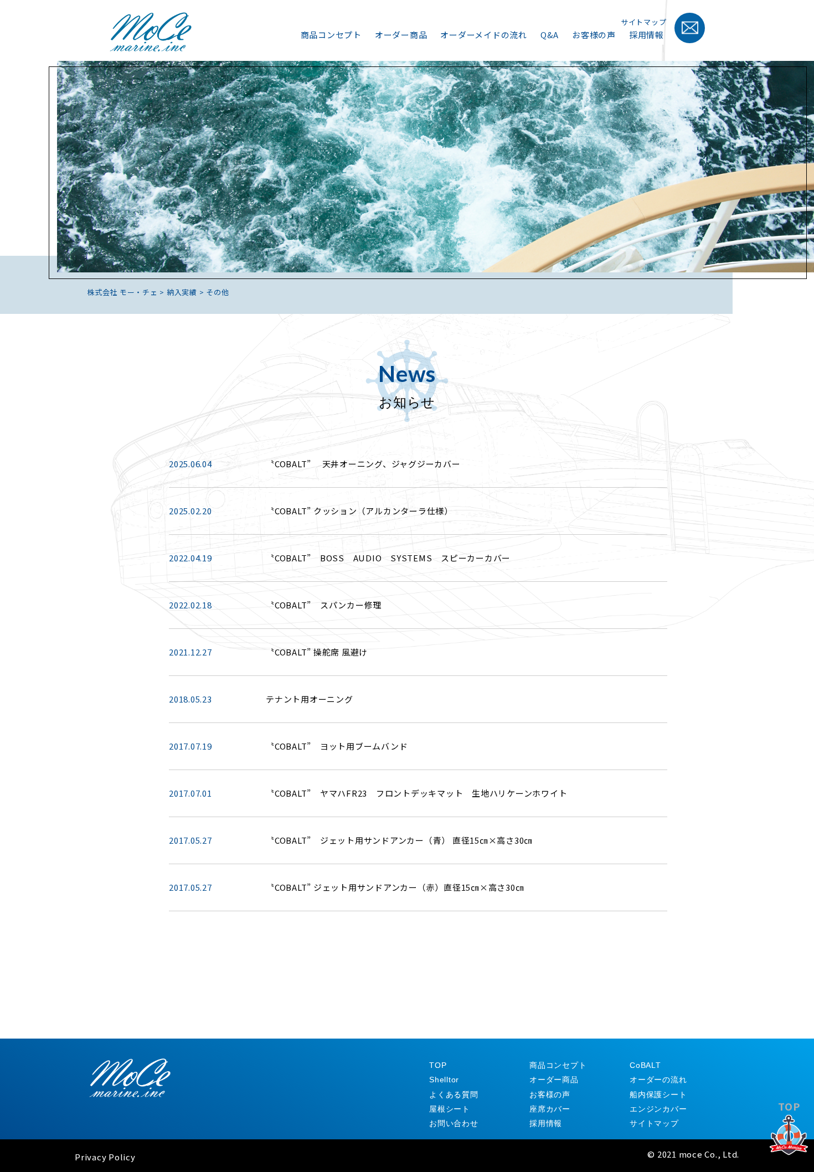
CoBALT (645, 1065)
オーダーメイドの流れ (483, 34)
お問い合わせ (453, 1123)
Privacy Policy (105, 1157)
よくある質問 (453, 1094)
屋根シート (449, 1108)
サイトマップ (644, 22)
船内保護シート (658, 1094)
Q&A (549, 34)
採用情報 (646, 34)
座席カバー (549, 1108)
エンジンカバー (658, 1108)
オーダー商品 (401, 34)
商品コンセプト (331, 34)
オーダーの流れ (658, 1079)
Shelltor (444, 1079)
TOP (789, 1106)
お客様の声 (594, 34)
